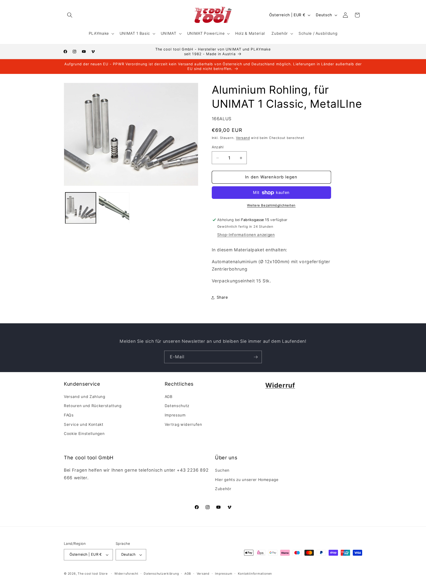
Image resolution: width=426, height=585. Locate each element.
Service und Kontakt (84, 424)
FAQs (69, 415)
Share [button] (222, 297)
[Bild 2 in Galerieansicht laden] (114, 208)
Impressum (175, 415)
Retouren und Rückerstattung (93, 405)
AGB (169, 396)
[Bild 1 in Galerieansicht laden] (80, 208)
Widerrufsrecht (126, 573)
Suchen (222, 470)
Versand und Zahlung (84, 396)
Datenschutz (177, 405)
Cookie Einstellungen (84, 433)
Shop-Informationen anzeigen (246, 235)
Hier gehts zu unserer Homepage (247, 479)
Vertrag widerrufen (183, 424)
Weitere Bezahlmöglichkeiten (271, 205)
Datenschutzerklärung (161, 573)
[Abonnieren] (256, 357)
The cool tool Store (93, 573)
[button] (70, 15)
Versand (243, 138)
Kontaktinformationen (255, 573)
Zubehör (223, 488)
